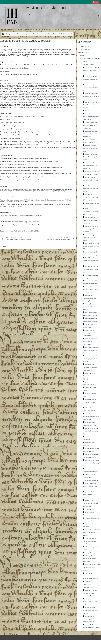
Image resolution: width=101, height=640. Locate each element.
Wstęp (85, 61)
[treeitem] (89, 337)
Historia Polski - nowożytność (91, 58)
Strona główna (84, 46)
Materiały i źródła (88, 64)
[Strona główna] (12, 16)
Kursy (82, 55)
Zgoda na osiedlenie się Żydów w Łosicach (25, 221)
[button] (98, 16)
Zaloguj (95, 2)
